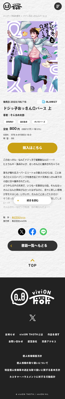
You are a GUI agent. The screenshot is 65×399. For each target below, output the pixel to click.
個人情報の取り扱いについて (32, 363)
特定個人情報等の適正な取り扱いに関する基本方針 (32, 370)
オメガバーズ (39, 122)
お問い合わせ (16, 341)
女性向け (9, 122)
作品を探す (15, 16)
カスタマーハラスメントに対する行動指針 (33, 377)
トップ (6, 16)
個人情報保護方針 (32, 356)
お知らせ (10, 334)
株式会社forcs (18, 217)
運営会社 (32, 341)
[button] (58, 6)
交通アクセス (49, 341)
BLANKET (51, 102)
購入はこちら (32, 147)
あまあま (23, 122)
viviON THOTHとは (31, 334)
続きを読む (32, 200)
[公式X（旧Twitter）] (32, 318)
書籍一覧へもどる (34, 245)
